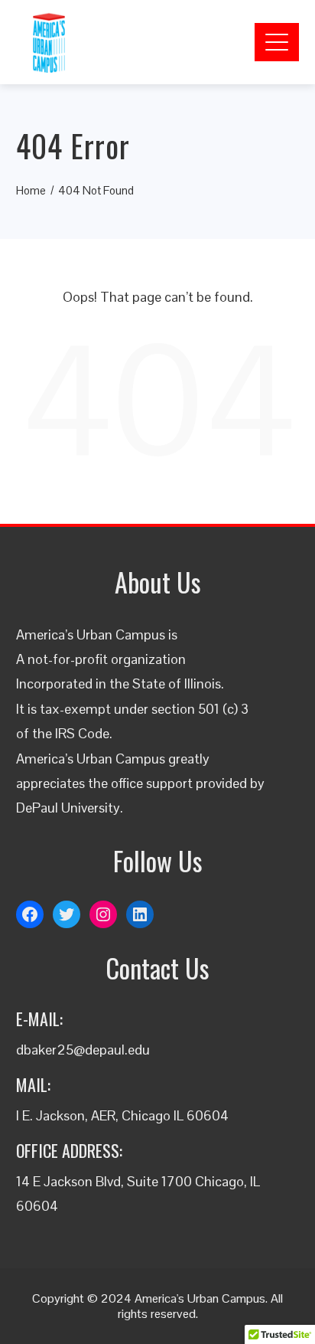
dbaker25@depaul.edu (83, 1049)
